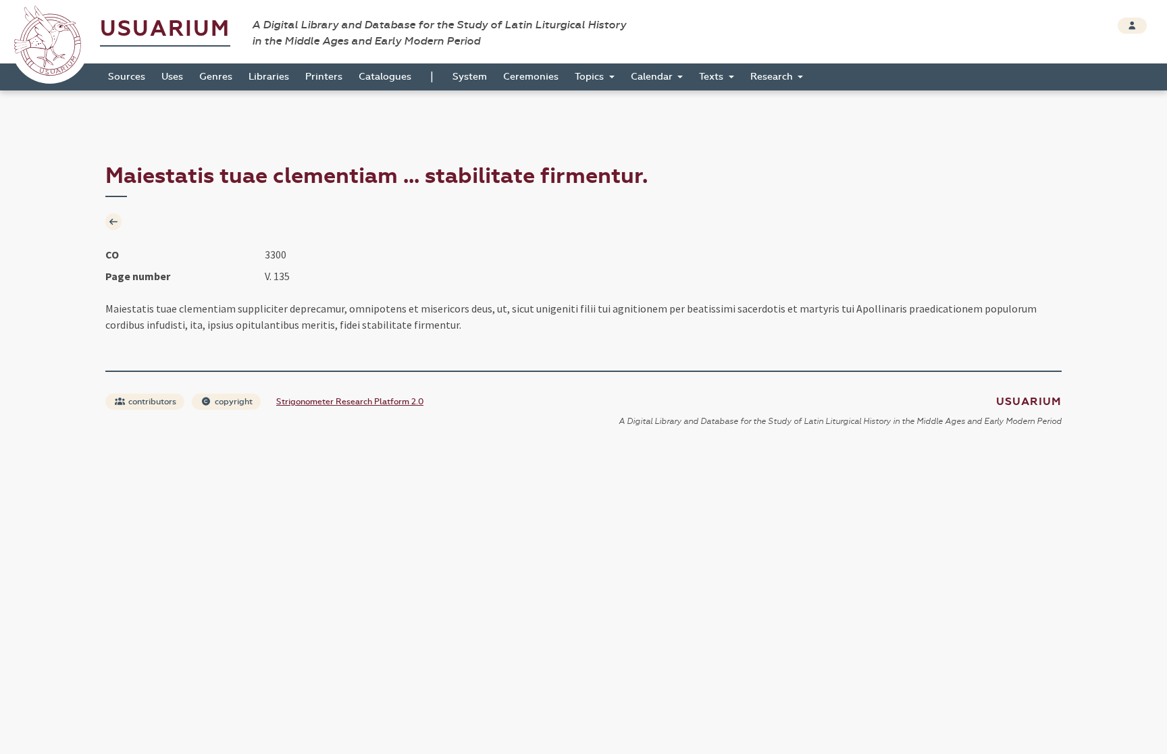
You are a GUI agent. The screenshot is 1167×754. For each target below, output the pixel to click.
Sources (126, 76)
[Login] (1132, 26)
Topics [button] (590, 76)
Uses (172, 76)
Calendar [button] (653, 76)
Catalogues (385, 76)
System (469, 76)
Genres (215, 76)
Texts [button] (712, 76)
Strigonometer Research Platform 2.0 (349, 401)
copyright (233, 401)
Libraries (269, 76)
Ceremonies (531, 76)
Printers (323, 76)
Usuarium (165, 29)
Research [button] (773, 76)
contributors (151, 401)
